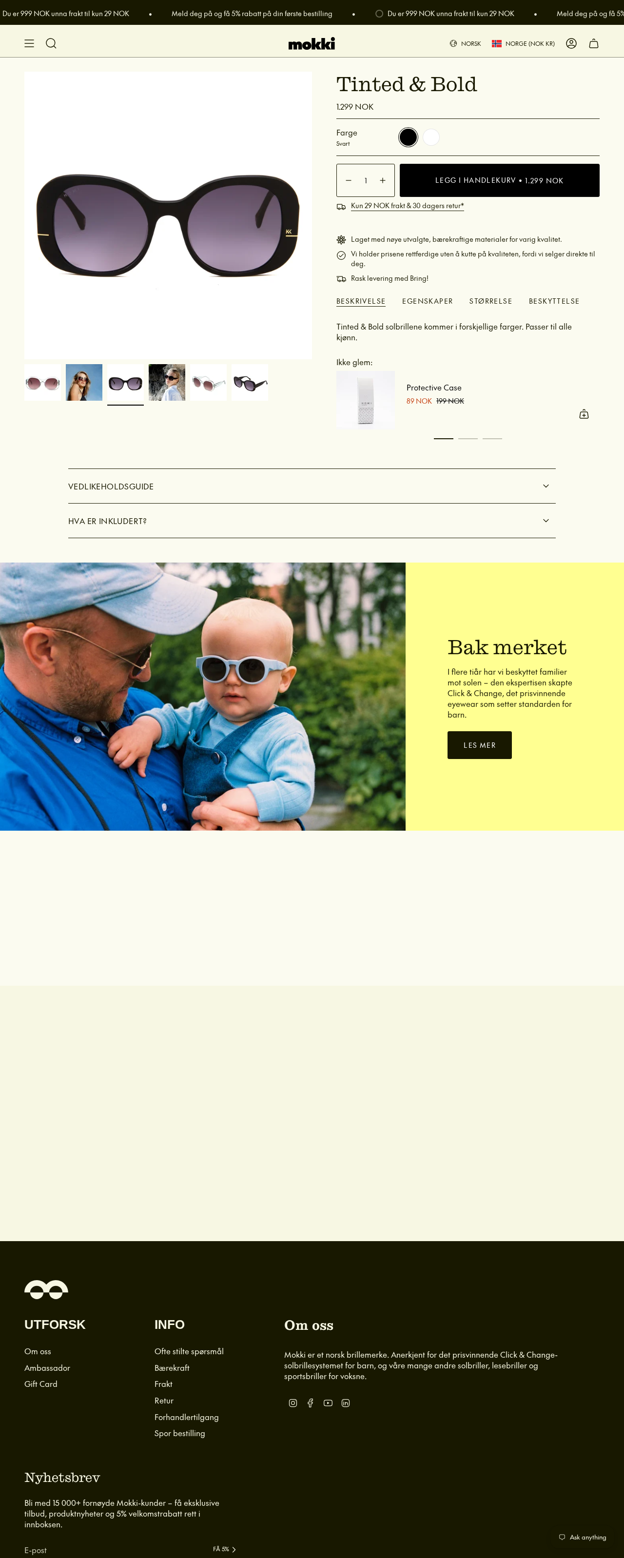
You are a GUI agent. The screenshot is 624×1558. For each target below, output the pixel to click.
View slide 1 (443, 438)
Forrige (24, 215)
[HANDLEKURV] (594, 43)
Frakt (164, 1383)
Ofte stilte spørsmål (189, 1350)
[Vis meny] (29, 43)
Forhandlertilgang (187, 1416)
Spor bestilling (180, 1432)
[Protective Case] (365, 400)
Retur (164, 1400)
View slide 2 (468, 438)
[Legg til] (584, 414)
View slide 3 (492, 438)
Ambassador (47, 1367)
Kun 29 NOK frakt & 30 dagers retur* (407, 205)
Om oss (37, 1350)
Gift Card (41, 1383)
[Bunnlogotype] (46, 1289)
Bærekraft (172, 1367)
